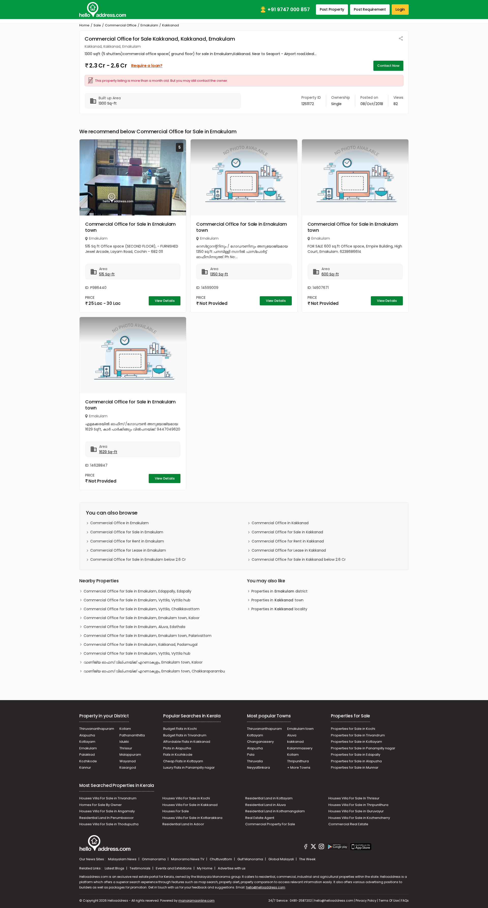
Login (400, 9)
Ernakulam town (300, 728)
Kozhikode (88, 761)
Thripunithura (298, 761)
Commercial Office (120, 25)
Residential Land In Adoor (183, 824)
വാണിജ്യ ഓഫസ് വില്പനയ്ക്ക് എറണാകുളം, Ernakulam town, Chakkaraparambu (154, 671)
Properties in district (279, 591)
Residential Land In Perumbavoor (106, 817)
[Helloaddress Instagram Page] (321, 847)
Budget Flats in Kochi (180, 728)
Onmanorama (154, 859)
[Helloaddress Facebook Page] (306, 847)
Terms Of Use (389, 900)
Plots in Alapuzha (177, 748)
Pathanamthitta (132, 735)
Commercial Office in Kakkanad (280, 522)
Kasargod (127, 767)
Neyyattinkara (258, 767)
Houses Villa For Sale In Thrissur (353, 798)
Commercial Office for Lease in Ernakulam (128, 550)
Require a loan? (146, 66)
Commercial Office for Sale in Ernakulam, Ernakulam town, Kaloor (142, 617)
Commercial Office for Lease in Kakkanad (289, 550)
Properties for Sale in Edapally (355, 754)
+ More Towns (298, 767)
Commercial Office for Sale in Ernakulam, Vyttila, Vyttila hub (137, 600)
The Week (307, 859)
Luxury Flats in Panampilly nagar (189, 767)
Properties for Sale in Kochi (353, 728)
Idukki (124, 741)
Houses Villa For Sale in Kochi (186, 798)
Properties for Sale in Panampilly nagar (363, 748)
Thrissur (125, 748)
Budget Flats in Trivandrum (184, 735)
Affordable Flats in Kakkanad (186, 741)
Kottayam (87, 741)
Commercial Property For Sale (270, 824)
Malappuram (130, 754)
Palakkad (87, 754)
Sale (97, 25)
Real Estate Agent (259, 817)
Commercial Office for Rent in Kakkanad (288, 541)
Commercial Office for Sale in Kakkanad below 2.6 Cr (299, 559)
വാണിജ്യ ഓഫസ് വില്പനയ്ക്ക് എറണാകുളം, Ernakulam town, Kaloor (143, 662)
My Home (205, 868)
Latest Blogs (115, 868)
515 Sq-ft (107, 274)
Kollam (125, 728)
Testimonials (140, 868)
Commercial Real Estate (348, 824)
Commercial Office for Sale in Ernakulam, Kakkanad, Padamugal (140, 644)
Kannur (85, 767)
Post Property (332, 9)
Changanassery (260, 741)
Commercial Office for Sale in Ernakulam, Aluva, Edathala (134, 626)
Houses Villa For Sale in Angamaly (107, 811)
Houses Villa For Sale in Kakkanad (190, 804)
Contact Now (388, 65)
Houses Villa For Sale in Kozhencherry (359, 817)
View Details (165, 300)
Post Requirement (370, 9)
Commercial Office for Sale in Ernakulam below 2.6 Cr (138, 559)
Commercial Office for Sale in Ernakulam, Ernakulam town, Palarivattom (147, 635)
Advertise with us (232, 868)
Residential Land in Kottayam (269, 798)
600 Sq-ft (330, 274)
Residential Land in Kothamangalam (275, 811)
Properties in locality (279, 609)
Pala (250, 754)
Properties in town (277, 600)
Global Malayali (281, 859)
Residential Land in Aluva (265, 804)
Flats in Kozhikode (177, 754)
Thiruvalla (255, 761)
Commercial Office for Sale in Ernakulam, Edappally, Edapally (137, 591)
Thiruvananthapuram (96, 728)
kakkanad (295, 741)
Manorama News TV (188, 859)
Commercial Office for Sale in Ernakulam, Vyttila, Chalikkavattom (142, 609)
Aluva (291, 735)
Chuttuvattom (221, 859)
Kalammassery (299, 748)
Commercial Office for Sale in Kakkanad (287, 532)
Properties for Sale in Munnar (354, 767)
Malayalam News (122, 859)
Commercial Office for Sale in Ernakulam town (130, 227)
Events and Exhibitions (174, 868)
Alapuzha (87, 735)
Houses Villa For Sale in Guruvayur (356, 811)
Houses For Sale (175, 811)
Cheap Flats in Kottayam (183, 761)
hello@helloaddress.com (265, 887)
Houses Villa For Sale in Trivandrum (107, 798)
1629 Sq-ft (108, 451)
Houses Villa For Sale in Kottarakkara (192, 817)
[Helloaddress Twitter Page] (313, 847)
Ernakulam (149, 25)
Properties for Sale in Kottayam (356, 741)
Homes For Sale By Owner (100, 804)
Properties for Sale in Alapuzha (356, 761)
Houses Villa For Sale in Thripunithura (358, 804)
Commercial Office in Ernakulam (119, 522)
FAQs (405, 900)
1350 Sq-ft (219, 274)
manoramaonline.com (196, 900)
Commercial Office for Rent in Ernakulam (127, 541)
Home (84, 25)
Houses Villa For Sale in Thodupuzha (109, 824)
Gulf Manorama (250, 859)
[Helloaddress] (102, 9)
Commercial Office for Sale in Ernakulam (126, 532)
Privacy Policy (366, 900)
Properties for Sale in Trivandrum (358, 735)
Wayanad (127, 761)
